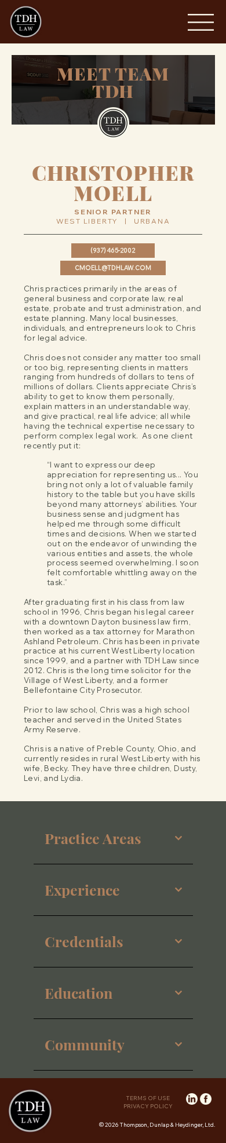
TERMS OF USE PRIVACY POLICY (148, 1102)
